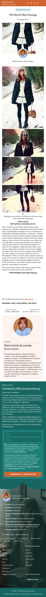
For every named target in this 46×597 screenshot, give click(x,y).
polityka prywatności (33, 466)
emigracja (20, 10)
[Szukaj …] (23, 3)
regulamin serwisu (14, 468)
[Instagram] (31, 3)
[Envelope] (28, 3)
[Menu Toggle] (43, 3)
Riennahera (8, 2)
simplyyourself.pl (37, 594)
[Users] (37, 3)
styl (28, 10)
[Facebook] (34, 3)
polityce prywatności (20, 452)
